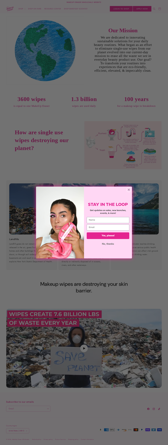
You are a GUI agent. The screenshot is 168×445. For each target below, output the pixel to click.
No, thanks (108, 244)
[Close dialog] (129, 190)
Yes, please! (108, 235)
